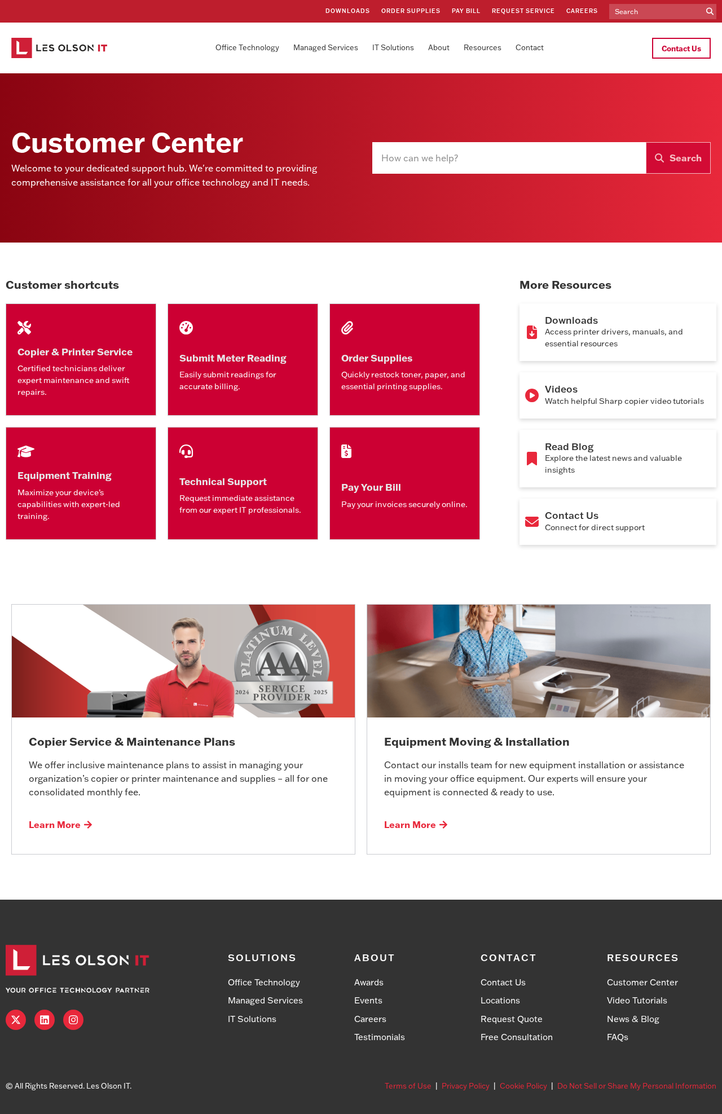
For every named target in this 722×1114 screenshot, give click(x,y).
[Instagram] (73, 1020)
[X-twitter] (16, 1020)
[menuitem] (247, 48)
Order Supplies (411, 11)
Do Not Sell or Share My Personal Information (636, 1085)
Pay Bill (466, 11)
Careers (582, 11)
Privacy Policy (466, 1085)
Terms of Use (408, 1085)
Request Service (523, 11)
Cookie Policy (523, 1085)
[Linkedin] (44, 1020)
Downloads (347, 11)
